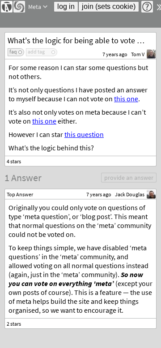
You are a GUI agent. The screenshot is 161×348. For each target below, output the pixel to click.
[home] (7, 6)
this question (84, 134)
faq (13, 51)
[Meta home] (19, 6)
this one (126, 98)
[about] (147, 6)
